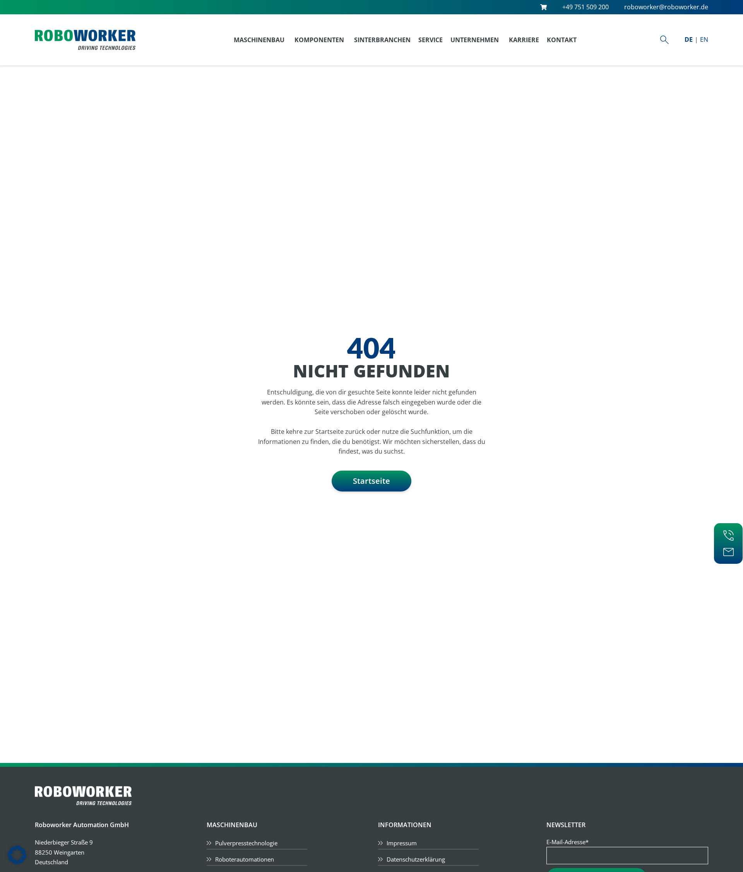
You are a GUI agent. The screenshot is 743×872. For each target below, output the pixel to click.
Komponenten (319, 40)
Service (430, 40)
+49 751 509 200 (585, 7)
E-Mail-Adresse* (567, 842)
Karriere (524, 40)
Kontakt (562, 40)
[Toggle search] (664, 40)
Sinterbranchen (382, 40)
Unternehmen (474, 40)
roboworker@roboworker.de (666, 7)
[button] (17, 855)
